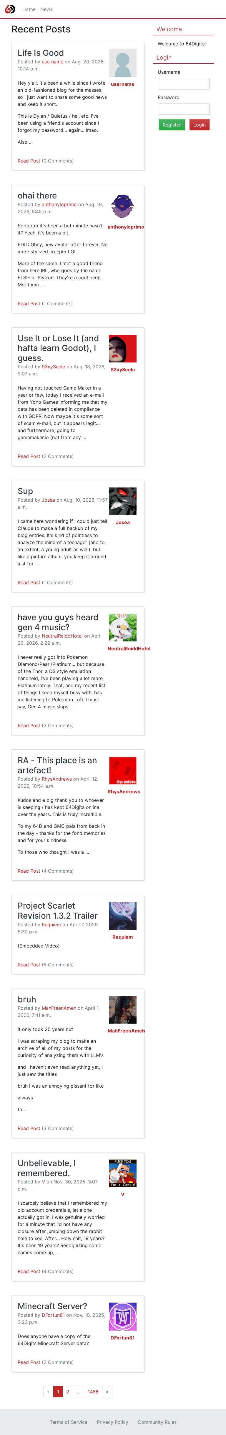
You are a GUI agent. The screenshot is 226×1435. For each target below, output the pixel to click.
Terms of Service (68, 1422)
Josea (48, 500)
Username (169, 72)
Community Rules (157, 1422)
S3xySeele (53, 367)
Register (172, 125)
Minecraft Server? (52, 1306)
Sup (25, 491)
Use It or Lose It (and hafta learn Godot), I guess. (58, 348)
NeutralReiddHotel (62, 636)
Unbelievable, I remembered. (47, 1168)
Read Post (46, 161)
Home (29, 9)
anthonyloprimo (59, 204)
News (46, 9)
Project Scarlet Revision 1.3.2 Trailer (58, 911)
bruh (27, 999)
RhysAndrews (57, 779)
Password (169, 97)
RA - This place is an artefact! (57, 765)
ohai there (37, 196)
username (52, 62)
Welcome (169, 29)
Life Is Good (41, 53)
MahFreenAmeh (59, 1008)
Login (164, 57)
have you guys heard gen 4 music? (58, 622)
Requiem (51, 924)
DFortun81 (53, 1315)
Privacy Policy (112, 1422)
